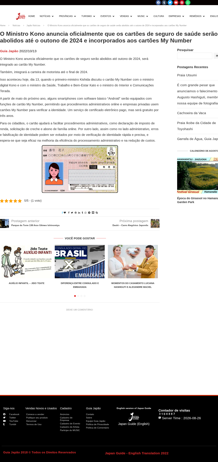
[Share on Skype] (97, 212)
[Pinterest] (181, 2)
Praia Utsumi (187, 75)
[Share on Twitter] (72, 212)
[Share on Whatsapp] (85, 212)
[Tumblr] (164, 2)
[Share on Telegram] (89, 212)
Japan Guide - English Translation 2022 (137, 453)
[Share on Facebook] (68, 212)
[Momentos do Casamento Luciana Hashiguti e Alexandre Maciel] (133, 261)
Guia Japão (93, 408)
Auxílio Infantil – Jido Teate (26, 283)
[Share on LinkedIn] (79, 212)
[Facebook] (158, 2)
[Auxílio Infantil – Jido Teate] (27, 261)
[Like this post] (65, 212)
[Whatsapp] (187, 2)
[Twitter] (170, 2)
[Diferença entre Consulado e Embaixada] (80, 261)
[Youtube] (176, 2)
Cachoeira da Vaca (191, 113)
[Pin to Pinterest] (76, 212)
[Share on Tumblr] (82, 212)
